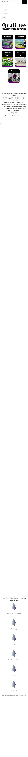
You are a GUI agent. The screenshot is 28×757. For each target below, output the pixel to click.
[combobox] (12, 2)
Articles (4, 18)
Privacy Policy (22, 695)
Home (3, 6)
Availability (5, 14)
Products (4, 10)
